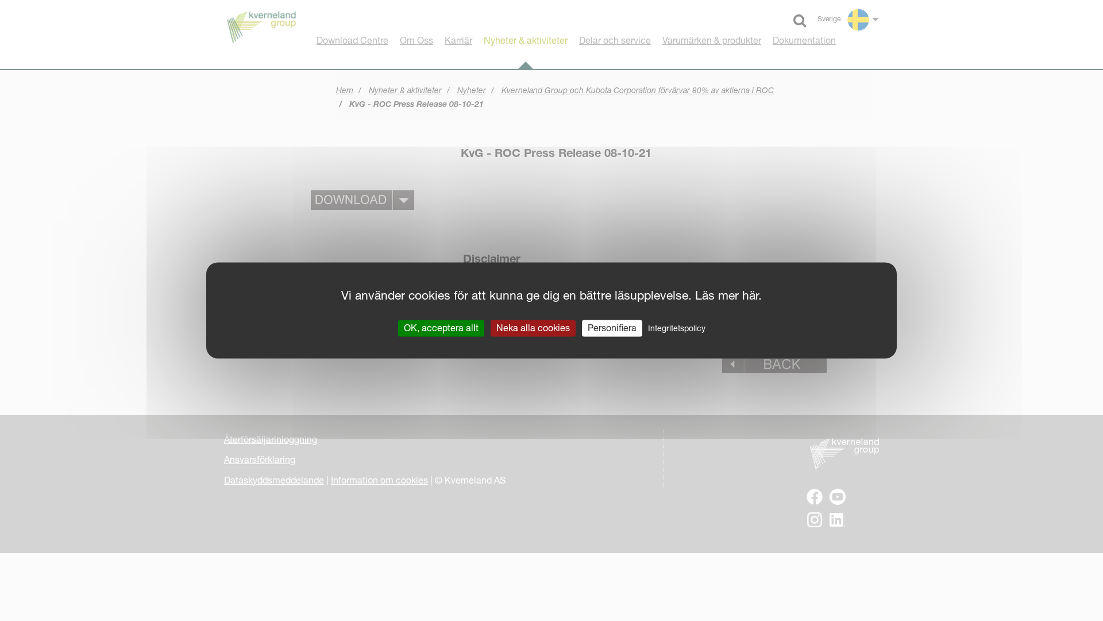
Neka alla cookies (533, 328)
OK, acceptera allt (441, 328)
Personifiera (612, 328)
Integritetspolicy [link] (676, 328)
